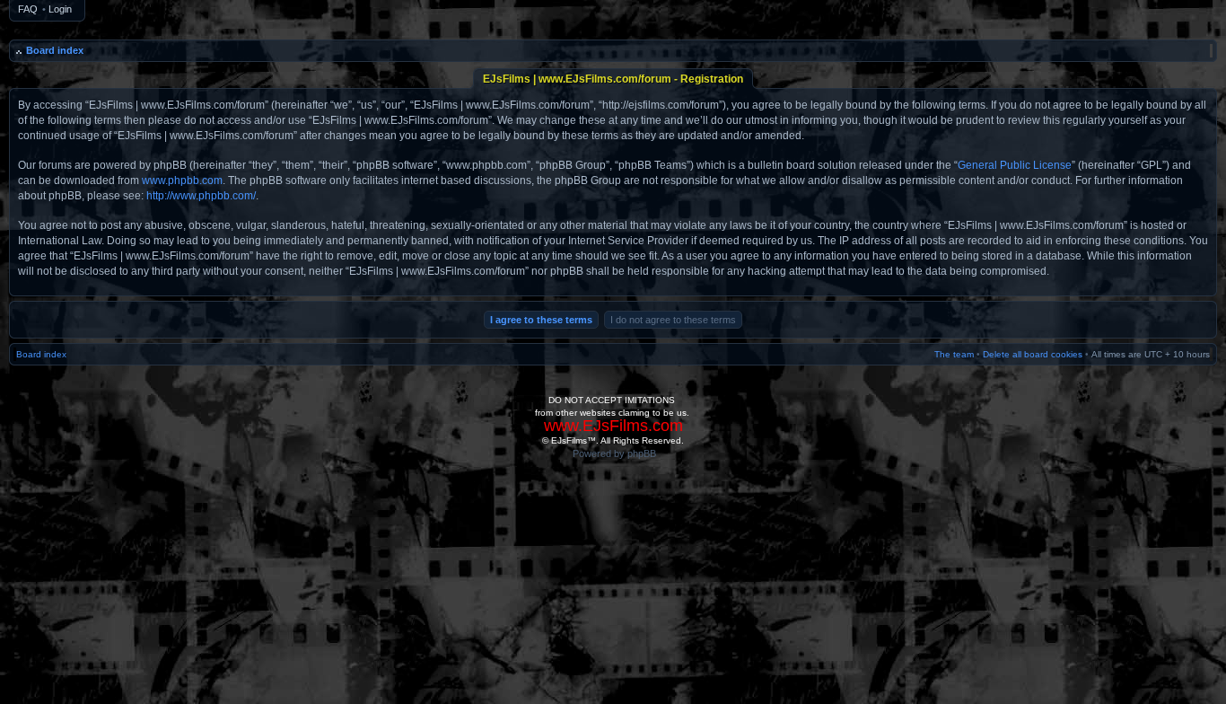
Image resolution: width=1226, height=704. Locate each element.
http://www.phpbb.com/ (201, 195)
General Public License (1015, 165)
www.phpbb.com (182, 180)
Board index (54, 50)
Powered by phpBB (614, 453)
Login (60, 9)
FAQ (28, 9)
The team (954, 354)
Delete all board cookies (1032, 354)
